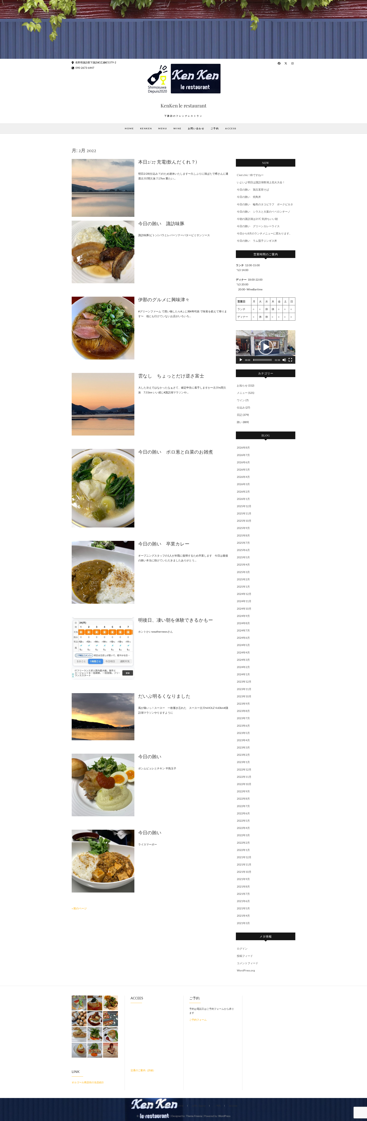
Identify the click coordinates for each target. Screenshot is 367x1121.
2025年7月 (243, 542)
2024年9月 (243, 615)
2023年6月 (243, 725)
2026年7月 (243, 455)
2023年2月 (243, 754)
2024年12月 (244, 593)
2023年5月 (243, 733)
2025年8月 (243, 535)
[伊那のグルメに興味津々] (103, 328)
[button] (265, 347)
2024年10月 (244, 608)
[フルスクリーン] (290, 360)
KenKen (146, 128)
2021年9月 (243, 879)
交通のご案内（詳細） (143, 1070)
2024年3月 (243, 659)
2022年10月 (244, 784)
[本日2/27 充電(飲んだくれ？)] (103, 188)
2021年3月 (243, 923)
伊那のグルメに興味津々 (164, 299)
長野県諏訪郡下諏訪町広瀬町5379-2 (95, 62)
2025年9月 (243, 528)
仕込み (241, 407)
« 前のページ (79, 908)
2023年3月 (243, 747)
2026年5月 (243, 469)
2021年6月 (243, 901)
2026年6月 (243, 462)
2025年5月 (243, 557)
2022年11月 (244, 776)
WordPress (224, 1116)
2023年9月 (243, 703)
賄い (239, 422)
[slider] (262, 360)
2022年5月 (243, 820)
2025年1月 (243, 586)
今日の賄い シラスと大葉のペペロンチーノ (263, 211)
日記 (239, 414)
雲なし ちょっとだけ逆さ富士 (171, 376)
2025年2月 (243, 579)
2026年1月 (243, 498)
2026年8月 (243, 447)
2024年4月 (243, 652)
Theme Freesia (194, 1116)
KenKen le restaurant (183, 105)
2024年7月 (243, 630)
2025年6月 (243, 550)
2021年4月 (243, 915)
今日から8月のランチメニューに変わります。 (264, 233)
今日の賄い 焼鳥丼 (249, 196)
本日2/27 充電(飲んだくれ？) (167, 162)
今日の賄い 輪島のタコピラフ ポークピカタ (265, 204)
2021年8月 (243, 886)
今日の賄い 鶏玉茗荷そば (253, 189)
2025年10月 (244, 520)
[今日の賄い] (103, 785)
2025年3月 (243, 572)
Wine (177, 128)
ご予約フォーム (198, 1019)
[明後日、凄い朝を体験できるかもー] (103, 648)
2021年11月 (244, 864)
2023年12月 (244, 681)
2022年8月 (243, 798)
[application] (265, 347)
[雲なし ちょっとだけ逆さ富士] (103, 404)
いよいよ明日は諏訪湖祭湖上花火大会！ (261, 182)
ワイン (241, 400)
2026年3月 (243, 484)
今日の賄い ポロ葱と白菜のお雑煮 (175, 452)
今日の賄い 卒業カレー (163, 543)
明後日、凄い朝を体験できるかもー (175, 620)
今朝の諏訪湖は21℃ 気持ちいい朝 (257, 218)
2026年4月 (243, 476)
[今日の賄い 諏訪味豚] (103, 252)
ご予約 (215, 128)
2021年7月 (243, 893)
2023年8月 (243, 710)
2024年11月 (244, 601)
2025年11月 (244, 513)
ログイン (242, 948)
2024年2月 (243, 667)
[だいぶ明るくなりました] (103, 716)
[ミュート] (284, 360)
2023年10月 (244, 696)
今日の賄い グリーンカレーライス (258, 226)
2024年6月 (243, 637)
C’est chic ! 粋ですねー (250, 175)
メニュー (242, 392)
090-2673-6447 (84, 67)
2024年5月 (243, 645)
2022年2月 (243, 842)
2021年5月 (243, 908)
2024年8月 (243, 623)
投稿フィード (245, 955)
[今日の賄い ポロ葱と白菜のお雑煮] (103, 488)
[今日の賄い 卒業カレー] (103, 572)
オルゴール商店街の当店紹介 (88, 1082)
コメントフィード (247, 963)
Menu (162, 128)
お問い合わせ (196, 128)
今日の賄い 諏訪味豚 (161, 223)
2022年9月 (243, 791)
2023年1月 (243, 762)
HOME (129, 128)
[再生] (241, 360)
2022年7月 (243, 806)
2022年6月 (243, 813)
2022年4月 (243, 827)
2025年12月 (244, 506)
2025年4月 (243, 564)
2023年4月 (243, 740)
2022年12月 (244, 769)
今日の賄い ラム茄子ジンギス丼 (257, 240)
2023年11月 (244, 689)
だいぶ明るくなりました (164, 696)
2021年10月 (244, 871)
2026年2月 (243, 491)
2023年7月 (243, 718)
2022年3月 (243, 835)
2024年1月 (243, 674)
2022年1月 (243, 850)
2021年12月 (244, 857)
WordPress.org (246, 970)
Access (230, 128)
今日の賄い (150, 756)
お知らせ (242, 385)
